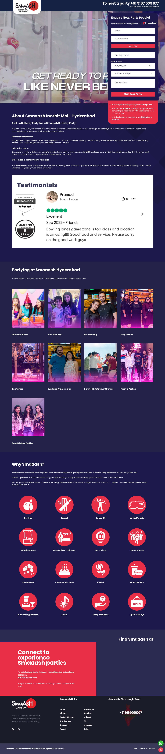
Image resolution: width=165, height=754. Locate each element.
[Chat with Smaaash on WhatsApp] (161, 743)
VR (85, 721)
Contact (88, 725)
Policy (86, 729)
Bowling (87, 713)
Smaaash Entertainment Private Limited (24, 748)
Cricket (87, 717)
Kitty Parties (127, 334)
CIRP (135, 748)
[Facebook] (13, 729)
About (62, 713)
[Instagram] (19, 729)
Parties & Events (67, 717)
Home (62, 709)
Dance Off (64, 725)
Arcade (63, 729)
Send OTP (133, 46)
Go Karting (89, 709)
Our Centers (65, 721)
